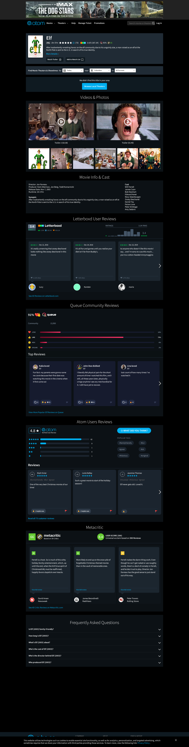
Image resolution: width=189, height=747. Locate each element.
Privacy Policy (144, 743)
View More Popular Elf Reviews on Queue (46, 412)
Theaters (62, 23)
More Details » (52, 53)
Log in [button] (159, 23)
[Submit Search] (153, 23)
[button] (73, 70)
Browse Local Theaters (94, 86)
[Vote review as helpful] (124, 511)
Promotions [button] (99, 23)
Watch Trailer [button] (52, 59)
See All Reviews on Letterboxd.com (43, 296)
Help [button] (73, 23)
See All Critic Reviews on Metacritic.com (46, 607)
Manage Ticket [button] (84, 23)
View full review (37, 590)
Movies (49, 23)
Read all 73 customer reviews (41, 518)
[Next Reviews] (159, 265)
